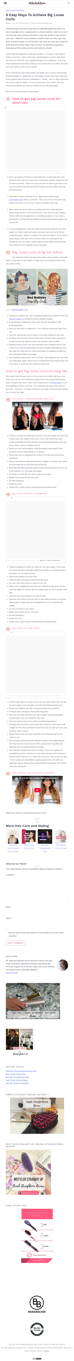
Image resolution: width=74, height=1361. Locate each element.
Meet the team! (12, 973)
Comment (10, 875)
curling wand (55, 383)
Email (9, 918)
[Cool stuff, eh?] (37, 1236)
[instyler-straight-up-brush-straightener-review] (28, 1194)
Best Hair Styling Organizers (17, 1083)
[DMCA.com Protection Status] (37, 1359)
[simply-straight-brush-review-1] (37, 1116)
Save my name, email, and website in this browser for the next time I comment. (36, 934)
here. (46, 1351)
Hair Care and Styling (17, 10)
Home (8, 10)
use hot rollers (15, 319)
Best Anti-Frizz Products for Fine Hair (21, 1071)
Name (9, 907)
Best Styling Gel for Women (17, 1080)
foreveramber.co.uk (20, 310)
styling (55, 86)
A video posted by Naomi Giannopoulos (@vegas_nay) (25, 171)
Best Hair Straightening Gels (17, 1077)
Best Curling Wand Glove (16, 1074)
